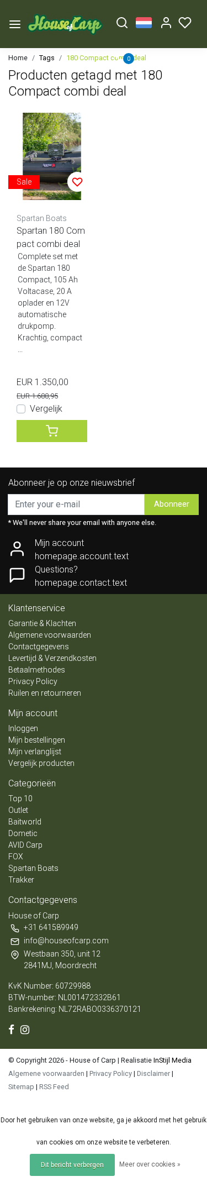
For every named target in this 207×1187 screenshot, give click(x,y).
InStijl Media (172, 1060)
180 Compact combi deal (106, 58)
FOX (15, 856)
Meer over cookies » (150, 1164)
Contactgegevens (38, 646)
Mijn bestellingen (36, 740)
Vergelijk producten (41, 763)
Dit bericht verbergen (72, 1165)
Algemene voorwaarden (49, 635)
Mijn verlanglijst (34, 751)
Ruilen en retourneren (44, 693)
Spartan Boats (33, 868)
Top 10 (20, 798)
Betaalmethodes (36, 669)
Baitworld (24, 821)
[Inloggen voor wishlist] (77, 182)
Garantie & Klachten (42, 623)
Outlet (18, 810)
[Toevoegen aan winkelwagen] (52, 431)
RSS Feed (54, 1087)
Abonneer (171, 504)
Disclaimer (153, 1073)
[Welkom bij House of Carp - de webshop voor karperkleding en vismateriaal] (65, 24)
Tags (47, 58)
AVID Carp (25, 845)
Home (18, 58)
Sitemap (21, 1087)
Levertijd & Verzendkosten (52, 658)
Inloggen (23, 728)
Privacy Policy (32, 681)
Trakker (21, 879)
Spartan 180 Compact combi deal (51, 237)
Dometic (23, 833)
